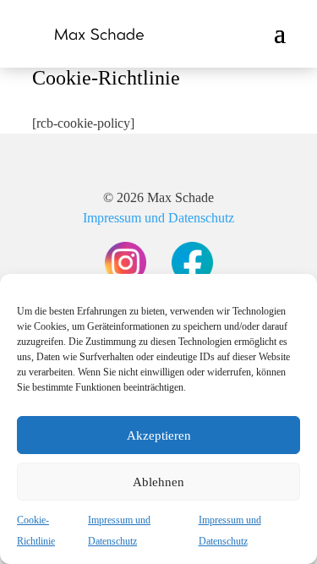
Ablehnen (158, 482)
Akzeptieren (159, 435)
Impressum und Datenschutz (158, 218)
